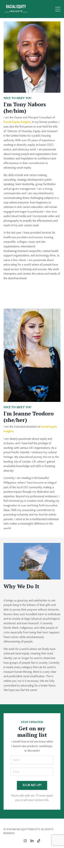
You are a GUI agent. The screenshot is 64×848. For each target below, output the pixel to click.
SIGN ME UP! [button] (32, 785)
